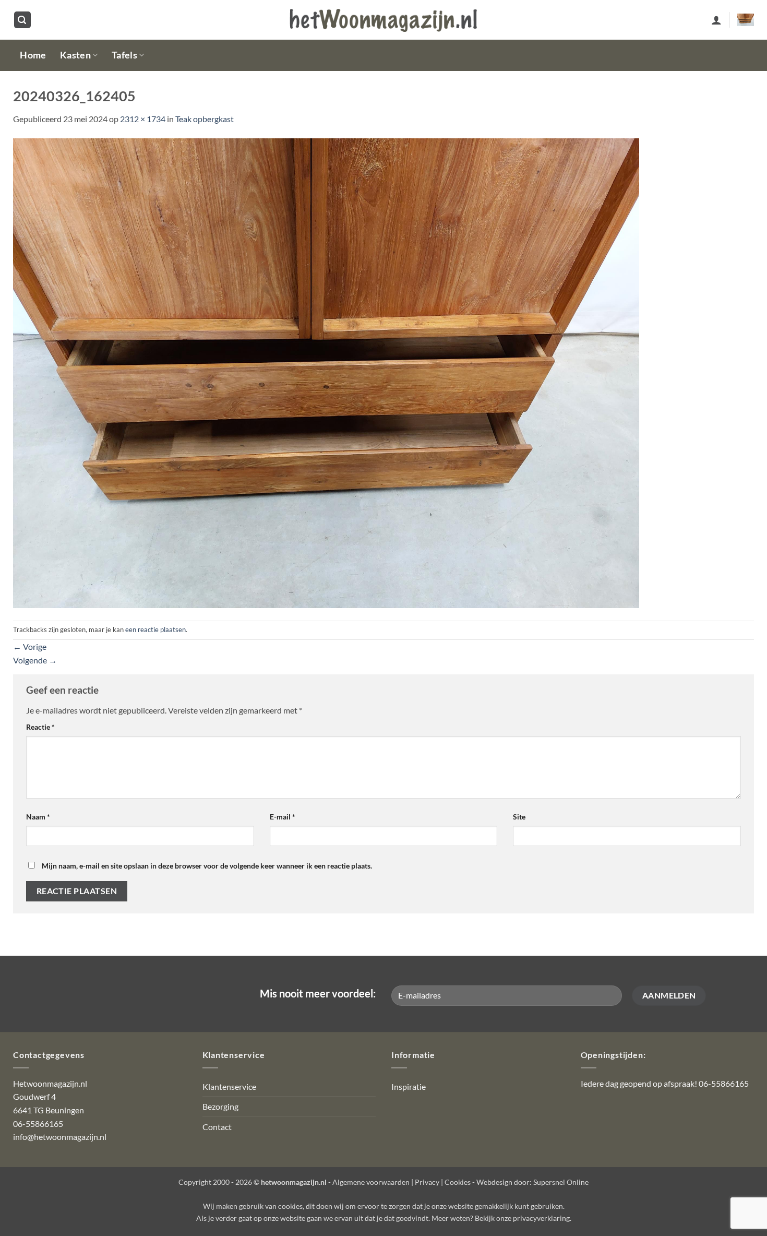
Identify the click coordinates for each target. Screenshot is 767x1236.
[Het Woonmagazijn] (383, 20)
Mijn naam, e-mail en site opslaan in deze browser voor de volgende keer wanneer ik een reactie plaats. (207, 865)
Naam (38, 816)
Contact (217, 1127)
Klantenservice (229, 1086)
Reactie (40, 726)
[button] (22, 20)
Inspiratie (408, 1086)
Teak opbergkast (204, 119)
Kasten (75, 55)
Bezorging (220, 1106)
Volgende (35, 660)
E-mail (282, 816)
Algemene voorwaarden (371, 1182)
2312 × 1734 (142, 119)
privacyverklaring (541, 1218)
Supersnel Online (561, 1182)
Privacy (427, 1182)
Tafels (124, 55)
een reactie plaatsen (155, 629)
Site (519, 816)
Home (33, 55)
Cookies (458, 1182)
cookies (290, 1206)
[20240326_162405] (326, 372)
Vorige (29, 646)
